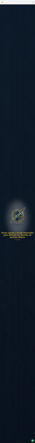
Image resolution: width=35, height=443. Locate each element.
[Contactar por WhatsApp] (32, 440)
